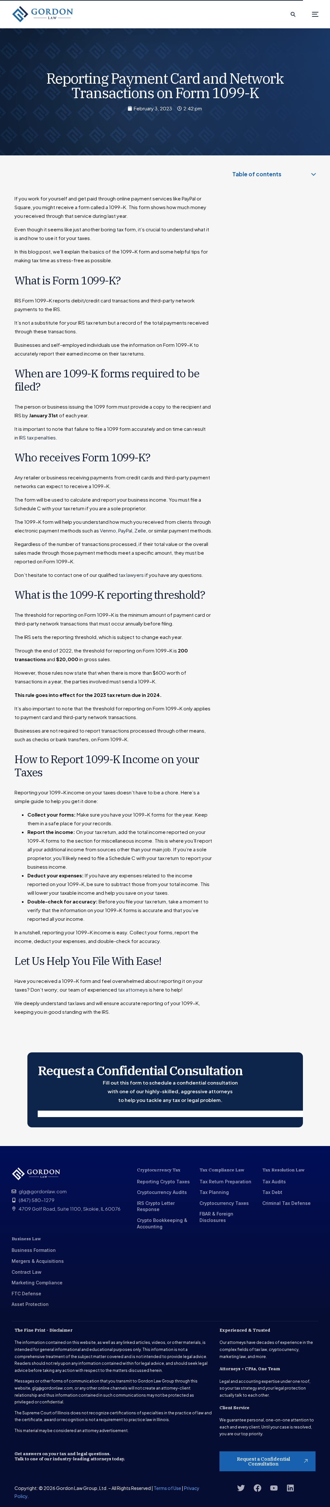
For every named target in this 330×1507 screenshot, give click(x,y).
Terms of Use (167, 1488)
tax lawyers (131, 575)
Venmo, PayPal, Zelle (123, 530)
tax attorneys (133, 989)
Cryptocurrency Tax (158, 1170)
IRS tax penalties (37, 437)
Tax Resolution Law (283, 1170)
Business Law (26, 1239)
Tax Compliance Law (221, 1170)
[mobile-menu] (310, 14)
